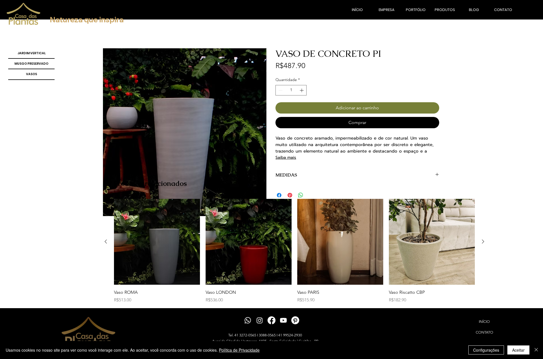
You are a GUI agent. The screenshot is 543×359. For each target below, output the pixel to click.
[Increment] (302, 90)
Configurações (486, 350)
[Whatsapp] (248, 320)
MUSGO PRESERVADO (31, 63)
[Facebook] (271, 320)
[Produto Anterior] (105, 241)
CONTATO (484, 332)
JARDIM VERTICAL (32, 53)
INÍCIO (484, 321)
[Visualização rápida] (157, 242)
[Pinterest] (295, 320)
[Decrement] (279, 90)
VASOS (31, 74)
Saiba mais (285, 157)
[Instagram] (260, 320)
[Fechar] (536, 349)
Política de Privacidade (239, 350)
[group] (294, 251)
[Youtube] (283, 320)
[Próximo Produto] (483, 241)
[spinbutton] (291, 90)
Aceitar (518, 350)
